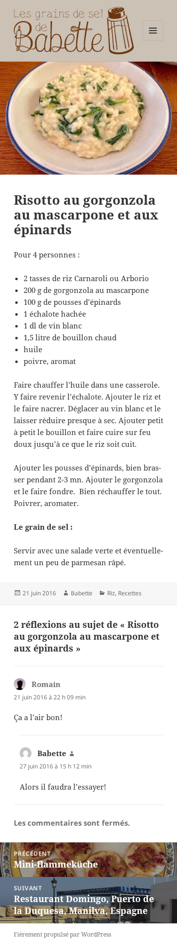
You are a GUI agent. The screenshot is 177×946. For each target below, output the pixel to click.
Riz (111, 593)
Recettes (130, 593)
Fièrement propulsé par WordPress (62, 934)
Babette (81, 593)
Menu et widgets (153, 40)
